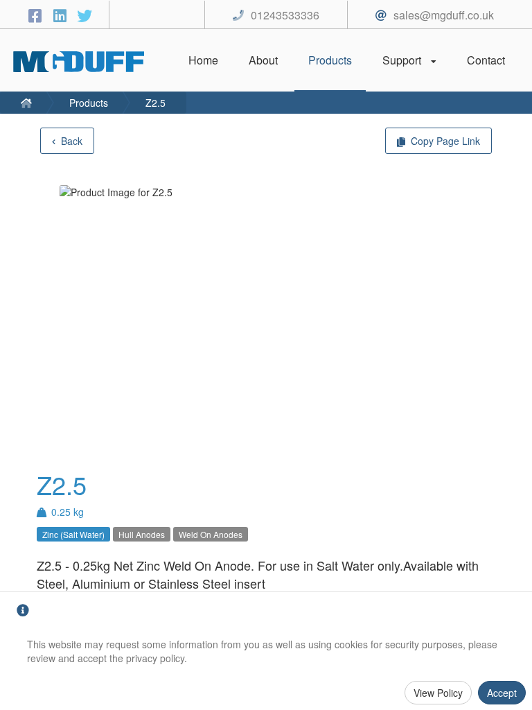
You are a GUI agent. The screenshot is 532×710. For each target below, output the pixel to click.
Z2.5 (155, 103)
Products (88, 103)
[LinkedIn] (61, 15)
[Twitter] (84, 15)
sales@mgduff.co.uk (443, 15)
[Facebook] (36, 15)
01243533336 (285, 15)
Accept (502, 693)
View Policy (438, 693)
